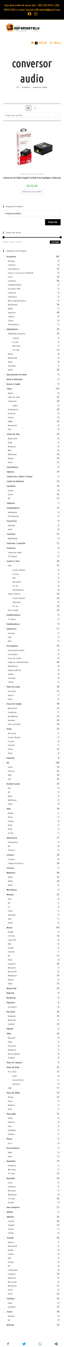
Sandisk (11, 1024)
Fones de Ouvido (14, 704)
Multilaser (12, 454)
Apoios (11, 1242)
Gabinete (11, 758)
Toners (10, 1312)
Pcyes (10, 911)
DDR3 (10, 877)
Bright (11, 813)
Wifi (10, 641)
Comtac (16, 338)
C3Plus (11, 1254)
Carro (10, 277)
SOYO (10, 923)
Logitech (12, 964)
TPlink (11, 1233)
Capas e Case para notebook (20, 273)
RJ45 (10, 529)
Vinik (10, 462)
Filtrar (55, 242)
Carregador (13, 654)
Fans (10, 565)
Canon (11, 490)
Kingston (12, 1016)
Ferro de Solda (14, 658)
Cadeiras (12, 265)
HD (8, 763)
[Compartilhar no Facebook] (8, 1344)
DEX (9, 944)
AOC (10, 899)
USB (9, 637)
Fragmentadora (15, 285)
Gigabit (11, 1225)
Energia (11, 633)
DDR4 (10, 881)
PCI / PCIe (12, 1072)
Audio (22, 174)
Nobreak (10, 993)
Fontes (11, 417)
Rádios (11, 458)
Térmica (11, 850)
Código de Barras (15, 863)
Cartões (11, 859)
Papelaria (11, 1002)
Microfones (12, 890)
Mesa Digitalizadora (17, 301)
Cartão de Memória (15, 481)
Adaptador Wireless (16, 334)
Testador (12, 678)
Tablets (11, 316)
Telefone (11, 1298)
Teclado (10, 1238)
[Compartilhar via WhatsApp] (40, 1344)
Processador (13, 610)
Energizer (12, 1046)
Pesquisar (53, 222)
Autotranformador (16, 650)
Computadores (13, 508)
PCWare (11, 1134)
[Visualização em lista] (35, 108)
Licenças (10, 868)
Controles (11, 534)
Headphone (13, 716)
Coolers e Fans (13, 561)
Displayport (13, 409)
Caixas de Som (13, 434)
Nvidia (11, 1097)
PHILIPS (10, 1029)
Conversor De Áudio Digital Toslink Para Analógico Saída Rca (32, 178)
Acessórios (11, 256)
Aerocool (12, 733)
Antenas (11, 261)
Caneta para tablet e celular (20, 476)
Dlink (10, 817)
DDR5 (10, 885)
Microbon (17, 582)
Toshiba (11, 1058)
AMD (10, 1152)
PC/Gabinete (13, 516)
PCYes (10, 749)
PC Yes (15, 586)
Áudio (10, 354)
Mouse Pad (11, 988)
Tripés (10, 320)
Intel (10, 1156)
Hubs (9, 809)
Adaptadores (12, 329)
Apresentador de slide (17, 374)
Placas (9, 1139)
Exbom (11, 821)
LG (9, 907)
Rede (10, 362)
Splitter (10, 1212)
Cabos (9, 389)
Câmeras (10, 472)
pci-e (10, 1143)
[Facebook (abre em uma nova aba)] (29, 14)
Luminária (12, 297)
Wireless (16, 1084)
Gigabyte (12, 1130)
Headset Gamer (13, 784)
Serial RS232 (18, 1080)
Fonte (9, 729)
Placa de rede (13, 1067)
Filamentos (13, 842)
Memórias (11, 873)
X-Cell (10, 833)
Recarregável (14, 1054)
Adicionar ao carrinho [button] (32, 192)
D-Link (15, 342)
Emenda (11, 525)
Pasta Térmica (14, 594)
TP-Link (16, 350)
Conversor (30, 174)
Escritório (12, 1007)
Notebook (12, 425)
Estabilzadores (13, 624)
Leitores (10, 855)
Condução (12, 712)
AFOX (10, 1118)
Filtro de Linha (13, 687)
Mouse (9, 928)
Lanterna (12, 293)
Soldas (11, 674)
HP (9, 498)
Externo (11, 771)
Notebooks (13, 304)
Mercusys (17, 346)
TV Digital (12, 556)
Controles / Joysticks (16, 543)
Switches (10, 1217)
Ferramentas (12, 646)
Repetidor (11, 1161)
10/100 (11, 1221)
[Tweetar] (24, 1344)
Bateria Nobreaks (14, 379)
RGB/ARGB (12, 538)
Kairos (11, 695)
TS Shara (12, 619)
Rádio (10, 308)
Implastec (17, 602)
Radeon (11, 1105)
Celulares (12, 281)
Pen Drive (11, 1012)
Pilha (9, 1033)
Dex (14, 578)
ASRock (11, 1122)
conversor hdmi (15, 552)
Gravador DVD (14, 289)
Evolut (11, 948)
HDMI (10, 421)
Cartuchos (11, 486)
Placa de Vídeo (13, 1093)
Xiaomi (11, 1202)
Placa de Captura (14, 1062)
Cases (10, 767)
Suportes (12, 312)
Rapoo (11, 979)
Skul (9, 919)
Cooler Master (19, 570)
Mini (10, 450)
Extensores (11, 629)
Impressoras (12, 838)
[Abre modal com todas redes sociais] (56, 1344)
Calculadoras (13, 269)
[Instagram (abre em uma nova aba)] (35, 14)
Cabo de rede (14, 397)
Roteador (11, 1178)
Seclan (11, 1229)
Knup (10, 442)
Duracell (11, 1038)
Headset (11, 720)
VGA (9, 429)
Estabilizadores (13, 615)
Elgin (10, 1042)
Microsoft (12, 971)
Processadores (13, 1148)
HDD (10, 775)
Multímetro (13, 666)
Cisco (10, 1183)
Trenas (11, 682)
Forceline (12, 691)
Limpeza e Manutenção (18, 662)
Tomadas (12, 366)
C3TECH (11, 936)
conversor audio (40, 87)
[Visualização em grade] (28, 108)
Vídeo (10, 370)
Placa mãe (11, 1114)
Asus (10, 1126)
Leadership (13, 1270)
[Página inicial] (18, 87)
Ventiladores (13, 324)
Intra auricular (14, 724)
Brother (11, 1316)
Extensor (12, 413)
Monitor (10, 894)
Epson (10, 494)
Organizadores (14, 670)
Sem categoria (13, 1207)
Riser (10, 1109)
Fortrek (11, 745)
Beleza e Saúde (13, 384)
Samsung (12, 915)
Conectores (12, 521)
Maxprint (12, 446)
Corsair (16, 574)
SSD (9, 779)
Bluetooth (12, 358)
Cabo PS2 (12, 940)
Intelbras (12, 1165)
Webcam (10, 1325)
